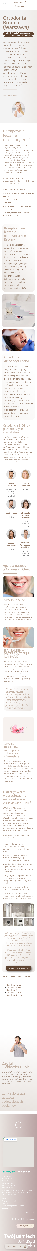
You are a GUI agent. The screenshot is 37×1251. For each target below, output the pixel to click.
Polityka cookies (7, 1203)
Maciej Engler (11, 513)
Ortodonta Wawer (14, 987)
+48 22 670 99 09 (28, 1215)
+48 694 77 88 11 (28, 1213)
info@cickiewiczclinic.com (25, 1219)
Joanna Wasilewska (11, 544)
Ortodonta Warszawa (21, 160)
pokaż (14, 95)
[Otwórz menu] (33, 3)
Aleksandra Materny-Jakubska (25, 515)
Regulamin (5, 1199)
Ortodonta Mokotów (15, 985)
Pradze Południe (27, 36)
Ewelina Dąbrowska (25, 484)
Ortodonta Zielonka (14, 992)
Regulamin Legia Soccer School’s (13, 1206)
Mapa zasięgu (6, 1208)
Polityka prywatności (9, 1201)
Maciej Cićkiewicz (11, 484)
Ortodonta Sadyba (14, 990)
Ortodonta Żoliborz (14, 995)
